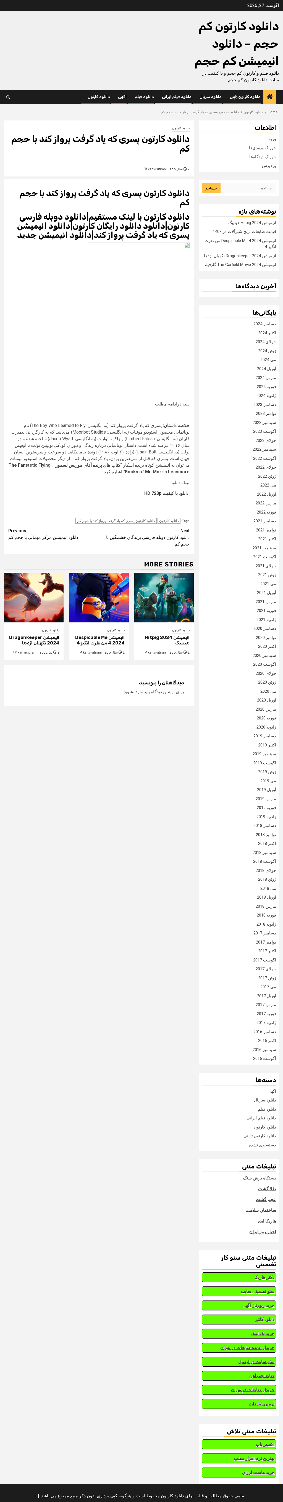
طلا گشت (267, 1188)
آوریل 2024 (266, 368)
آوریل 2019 (266, 789)
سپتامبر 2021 (264, 548)
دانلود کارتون (99, 97)
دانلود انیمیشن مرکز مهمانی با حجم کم (43, 534)
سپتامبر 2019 (264, 753)
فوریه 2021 (266, 610)
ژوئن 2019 (267, 771)
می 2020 (268, 691)
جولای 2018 (266, 870)
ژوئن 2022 (267, 476)
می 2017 (268, 986)
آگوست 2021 (264, 556)
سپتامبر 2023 (264, 422)
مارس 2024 (266, 377)
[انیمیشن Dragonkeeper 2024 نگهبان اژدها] (34, 597)
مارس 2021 (266, 601)
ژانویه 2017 (266, 1022)
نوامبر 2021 (266, 530)
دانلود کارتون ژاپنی (245, 97)
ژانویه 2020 (266, 727)
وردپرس (269, 165)
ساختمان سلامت (260, 1210)
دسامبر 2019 (264, 735)
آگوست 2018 (264, 861)
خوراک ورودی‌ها (262, 147)
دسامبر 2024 (264, 323)
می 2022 (268, 485)
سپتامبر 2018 (264, 852)
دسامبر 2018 (264, 825)
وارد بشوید (133, 691)
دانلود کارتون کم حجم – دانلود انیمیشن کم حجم (237, 44)
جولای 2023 (266, 440)
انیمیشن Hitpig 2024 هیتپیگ (252, 222)
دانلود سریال (211, 97)
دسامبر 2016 (264, 1031)
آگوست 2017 (264, 960)
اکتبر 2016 (267, 1040)
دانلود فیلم (144, 97)
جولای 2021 (266, 565)
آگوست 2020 (264, 664)
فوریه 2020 (266, 718)
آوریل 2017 (266, 995)
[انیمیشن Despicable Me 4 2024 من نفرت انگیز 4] (99, 597)
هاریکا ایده (267, 1221)
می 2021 (268, 583)
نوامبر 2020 (266, 637)
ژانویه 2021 (266, 619)
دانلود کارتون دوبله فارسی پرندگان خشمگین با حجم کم (148, 537)
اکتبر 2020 (267, 646)
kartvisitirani (157, 169)
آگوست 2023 (264, 431)
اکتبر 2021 (267, 538)
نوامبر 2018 (266, 834)
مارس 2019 (266, 798)
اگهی (122, 97)
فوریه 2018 (266, 915)
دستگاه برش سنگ (259, 1178)
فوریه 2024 (266, 386)
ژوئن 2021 (267, 574)
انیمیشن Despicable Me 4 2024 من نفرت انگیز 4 (100, 640)
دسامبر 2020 (264, 628)
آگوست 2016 (264, 1058)
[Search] (8, 97)
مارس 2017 (266, 1004)
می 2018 (268, 888)
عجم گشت (266, 1199)
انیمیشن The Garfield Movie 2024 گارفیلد (240, 264)
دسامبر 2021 (264, 520)
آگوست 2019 (264, 763)
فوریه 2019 (266, 807)
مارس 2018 (266, 906)
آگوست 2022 (264, 458)
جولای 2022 (266, 467)
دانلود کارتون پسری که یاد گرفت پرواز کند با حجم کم (116, 521)
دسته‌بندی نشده (262, 1145)
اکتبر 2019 (267, 745)
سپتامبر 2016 (264, 1049)
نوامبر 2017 (266, 942)
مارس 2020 (266, 709)
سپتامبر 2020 (264, 655)
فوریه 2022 (266, 512)
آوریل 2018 (266, 897)
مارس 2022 (266, 503)
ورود (272, 138)
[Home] (270, 97)
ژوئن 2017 (267, 978)
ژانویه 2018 (266, 924)
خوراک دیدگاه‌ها (262, 156)
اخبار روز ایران (262, 1231)
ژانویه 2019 (266, 816)
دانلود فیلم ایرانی (177, 97)
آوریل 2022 (266, 494)
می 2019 (268, 780)
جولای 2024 (266, 341)
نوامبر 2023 (266, 413)
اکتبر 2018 (267, 843)
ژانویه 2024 (266, 395)
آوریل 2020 (266, 700)
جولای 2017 (266, 968)
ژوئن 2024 (267, 350)
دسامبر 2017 (264, 933)
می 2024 (268, 359)
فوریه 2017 (266, 1013)
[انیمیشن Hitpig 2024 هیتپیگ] (164, 597)
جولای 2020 (266, 673)
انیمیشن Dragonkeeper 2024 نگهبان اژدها (34, 640)
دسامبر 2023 (264, 404)
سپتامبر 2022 (264, 449)
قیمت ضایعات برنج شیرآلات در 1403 (244, 231)
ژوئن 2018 (267, 879)
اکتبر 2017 (267, 951)
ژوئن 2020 (267, 682)
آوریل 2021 (266, 592)
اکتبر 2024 (267, 333)
